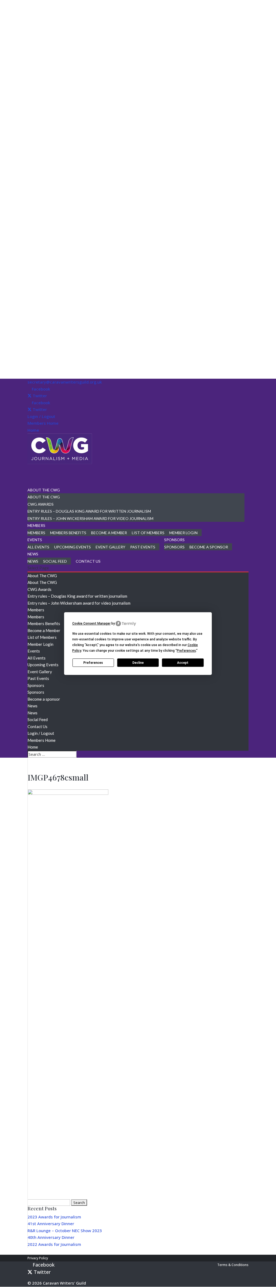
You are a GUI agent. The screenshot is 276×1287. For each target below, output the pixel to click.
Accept (182, 663)
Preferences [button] (186, 651)
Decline (138, 663)
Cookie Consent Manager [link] (91, 623)
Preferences (93, 663)
